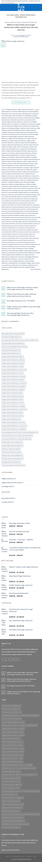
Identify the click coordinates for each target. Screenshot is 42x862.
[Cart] (39, 7)
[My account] (36, 7)
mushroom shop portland (25, 435)
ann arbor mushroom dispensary (11, 705)
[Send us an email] (14, 659)
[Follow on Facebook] (3, 659)
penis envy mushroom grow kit (29, 209)
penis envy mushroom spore (21, 234)
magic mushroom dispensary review (12, 399)
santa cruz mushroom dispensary (11, 814)
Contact (29, 856)
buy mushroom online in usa (30, 340)
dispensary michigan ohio (31, 126)
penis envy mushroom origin (13, 221)
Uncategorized (7, 486)
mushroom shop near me (9, 435)
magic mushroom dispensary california (13, 360)
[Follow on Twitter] (10, 659)
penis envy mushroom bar (13, 190)
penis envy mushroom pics (29, 221)
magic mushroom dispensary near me (12, 159)
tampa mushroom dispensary (31, 814)
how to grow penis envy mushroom (18, 134)
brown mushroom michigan (32, 118)
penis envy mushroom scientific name (23, 230)
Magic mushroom (11, 22)
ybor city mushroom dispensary (11, 827)
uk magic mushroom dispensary (11, 462)
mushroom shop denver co (30, 432)
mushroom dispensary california (11, 774)
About (8, 856)
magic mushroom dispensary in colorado (13, 376)
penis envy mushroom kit (18, 217)
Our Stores (16, 856)
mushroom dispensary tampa (31, 791)
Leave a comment (35, 269)
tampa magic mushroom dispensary (12, 455)
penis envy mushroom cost (9, 199)
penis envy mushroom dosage (25, 199)
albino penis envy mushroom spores (12, 113)
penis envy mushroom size (25, 232)
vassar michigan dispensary (16, 261)
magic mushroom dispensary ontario (12, 396)
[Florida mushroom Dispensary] (21, 7)
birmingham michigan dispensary (11, 337)
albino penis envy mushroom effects (28, 111)
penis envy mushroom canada (10, 194)
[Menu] (3, 7)
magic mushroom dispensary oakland (13, 751)
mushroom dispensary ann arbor (26, 768)
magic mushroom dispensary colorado (17, 145)
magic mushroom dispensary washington (13, 429)
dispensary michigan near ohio (15, 126)
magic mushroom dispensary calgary (20, 140)
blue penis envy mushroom (16, 118)
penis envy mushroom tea (20, 240)
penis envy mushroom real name (20, 226)
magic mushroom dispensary (29, 725)
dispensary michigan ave (21, 124)
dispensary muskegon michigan (11, 128)
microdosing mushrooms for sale (11, 432)
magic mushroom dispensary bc (17, 138)
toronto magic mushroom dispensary (12, 254)
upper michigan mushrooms (9, 259)
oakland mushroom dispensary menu (12, 804)
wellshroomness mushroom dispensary (13, 821)
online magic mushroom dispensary (19, 186)
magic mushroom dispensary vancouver (13, 422)
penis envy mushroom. (20, 246)
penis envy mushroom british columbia (12, 192)
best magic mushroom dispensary (14, 115)
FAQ (35, 856)
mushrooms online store (24, 439)
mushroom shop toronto (9, 439)
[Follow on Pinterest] (18, 659)
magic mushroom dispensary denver (12, 373)
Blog (23, 856)
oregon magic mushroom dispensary (12, 445)
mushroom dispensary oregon (10, 788)
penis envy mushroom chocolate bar (27, 196)
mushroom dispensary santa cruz (11, 791)
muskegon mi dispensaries (15, 182)
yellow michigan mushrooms (16, 267)
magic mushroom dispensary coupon (12, 366)
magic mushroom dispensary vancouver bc (27, 176)
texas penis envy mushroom (16, 252)
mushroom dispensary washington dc (12, 798)
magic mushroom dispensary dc (11, 149)
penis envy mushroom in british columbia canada (15, 215)
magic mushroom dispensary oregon (23, 163)
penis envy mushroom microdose (14, 219)
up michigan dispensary (31, 257)
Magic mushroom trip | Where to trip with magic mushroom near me (23, 307)
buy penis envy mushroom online (26, 120)
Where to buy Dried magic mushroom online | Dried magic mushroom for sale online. (22, 288)
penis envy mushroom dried (20, 203)
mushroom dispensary (8, 768)
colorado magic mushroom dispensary (12, 122)
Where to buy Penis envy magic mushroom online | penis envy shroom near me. (21, 27)
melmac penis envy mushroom (17, 180)
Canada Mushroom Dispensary (11, 715)
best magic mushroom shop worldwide (13, 333)
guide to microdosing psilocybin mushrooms (14, 346)
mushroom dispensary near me (11, 781)
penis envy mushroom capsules (28, 194)
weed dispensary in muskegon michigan (19, 263)
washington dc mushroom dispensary (12, 817)
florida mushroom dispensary (10, 725)
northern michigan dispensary (16, 184)
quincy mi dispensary (18, 248)
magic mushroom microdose (27, 22)
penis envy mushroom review (20, 228)
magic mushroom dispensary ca (11, 353)
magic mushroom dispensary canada (12, 732)
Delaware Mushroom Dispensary (11, 718)
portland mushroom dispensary (11, 811)
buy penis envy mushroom (9, 120)
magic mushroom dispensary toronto (12, 416)
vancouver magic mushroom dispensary (13, 465)
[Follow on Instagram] (7, 659)
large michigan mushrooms (16, 136)
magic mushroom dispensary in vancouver (13, 155)
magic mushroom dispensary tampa (12, 172)
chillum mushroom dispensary (30, 715)
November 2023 (7, 498)
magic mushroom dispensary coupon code (25, 147)
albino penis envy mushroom (10, 111)
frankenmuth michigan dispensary (17, 132)
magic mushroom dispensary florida (16, 151)
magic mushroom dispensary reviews (12, 402)
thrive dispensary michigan (32, 252)
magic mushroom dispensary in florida (26, 153)
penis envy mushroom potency (24, 223)
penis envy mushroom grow (12, 209)
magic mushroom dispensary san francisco (14, 409)
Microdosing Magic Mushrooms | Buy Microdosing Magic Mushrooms (20, 314)
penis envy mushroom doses (22, 201)
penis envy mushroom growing (10, 211)
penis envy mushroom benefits (29, 190)
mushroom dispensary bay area (11, 771)
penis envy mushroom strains (24, 238)
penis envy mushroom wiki (26, 244)
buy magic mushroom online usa (11, 340)
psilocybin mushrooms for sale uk (11, 452)
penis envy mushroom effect (18, 205)
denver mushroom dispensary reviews (13, 722)
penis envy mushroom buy (31, 192)
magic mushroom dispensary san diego (18, 167)
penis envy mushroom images (29, 213)
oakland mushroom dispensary (11, 801)
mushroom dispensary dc (29, 774)
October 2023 (7, 502)
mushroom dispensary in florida (11, 778)
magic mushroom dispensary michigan (26, 157)
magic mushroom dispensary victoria (12, 178)
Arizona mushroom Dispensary (11, 709)
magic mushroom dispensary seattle (26, 169)
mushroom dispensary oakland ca (11, 784)
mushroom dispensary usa (9, 794)
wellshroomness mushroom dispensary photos (15, 824)
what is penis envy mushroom (19, 265)
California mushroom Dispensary (11, 712)
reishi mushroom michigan (15, 250)
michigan (29, 765)
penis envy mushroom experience (15, 207)
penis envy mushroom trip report (19, 242)
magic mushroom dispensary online (17, 161)
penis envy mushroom (21, 188)
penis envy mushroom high (27, 211)
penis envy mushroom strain (20, 236)
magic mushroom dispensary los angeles (13, 386)
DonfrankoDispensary (21, 36)
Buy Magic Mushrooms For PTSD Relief (21, 301)
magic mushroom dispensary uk (15, 174)
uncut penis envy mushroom (16, 257)
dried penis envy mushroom (28, 128)
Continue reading (21, 102)
